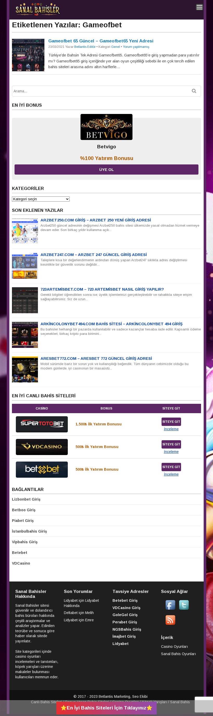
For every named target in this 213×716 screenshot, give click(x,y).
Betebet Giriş (125, 600)
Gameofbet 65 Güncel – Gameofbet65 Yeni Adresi (101, 41)
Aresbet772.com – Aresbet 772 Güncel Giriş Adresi (96, 358)
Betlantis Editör (85, 47)
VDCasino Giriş (126, 608)
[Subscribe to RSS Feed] (170, 624)
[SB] (37, 14)
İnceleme (171, 429)
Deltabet (71, 613)
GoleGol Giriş (125, 615)
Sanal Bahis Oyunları (178, 654)
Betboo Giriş (24, 510)
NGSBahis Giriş (126, 629)
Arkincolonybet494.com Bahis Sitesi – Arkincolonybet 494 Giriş (112, 324)
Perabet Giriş (124, 622)
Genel (115, 47)
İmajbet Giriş (124, 636)
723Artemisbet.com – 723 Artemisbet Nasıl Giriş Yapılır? (102, 289)
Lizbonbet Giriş (26, 499)
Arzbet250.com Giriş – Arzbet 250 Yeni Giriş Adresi (96, 220)
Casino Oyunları (174, 646)
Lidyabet (71, 600)
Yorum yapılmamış (136, 47)
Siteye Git (171, 422)
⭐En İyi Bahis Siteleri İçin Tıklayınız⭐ (106, 708)
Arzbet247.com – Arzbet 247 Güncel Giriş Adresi (94, 254)
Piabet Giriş (23, 521)
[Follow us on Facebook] (170, 609)
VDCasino (21, 563)
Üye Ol (106, 169)
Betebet (19, 553)
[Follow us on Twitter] (184, 609)
